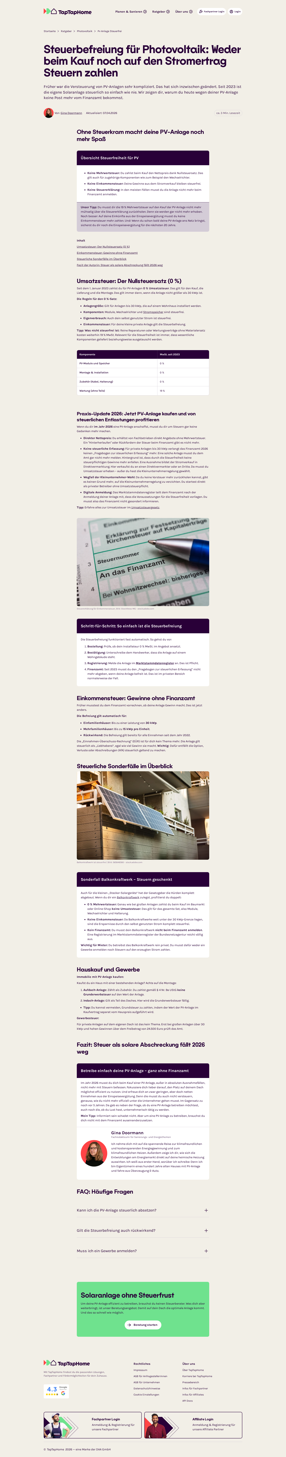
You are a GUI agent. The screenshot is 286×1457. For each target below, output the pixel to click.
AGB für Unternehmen (147, 1382)
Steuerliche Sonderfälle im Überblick (101, 259)
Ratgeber (66, 31)
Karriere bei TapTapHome (197, 1376)
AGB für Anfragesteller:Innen (150, 1376)
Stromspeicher (153, 312)
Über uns (188, 1364)
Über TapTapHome (193, 1370)
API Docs (187, 1400)
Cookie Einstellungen (146, 1394)
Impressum (140, 1370)
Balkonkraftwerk (128, 897)
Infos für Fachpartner (195, 1388)
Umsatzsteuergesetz (145, 507)
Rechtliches (142, 1364)
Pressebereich (190, 1382)
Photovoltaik (84, 31)
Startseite (50, 31)
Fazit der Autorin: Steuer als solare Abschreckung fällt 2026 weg (120, 265)
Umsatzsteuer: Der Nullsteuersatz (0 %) (103, 246)
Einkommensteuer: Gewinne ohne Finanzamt (107, 253)
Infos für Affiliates (193, 1394)
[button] (131, 11)
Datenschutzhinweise (147, 1388)
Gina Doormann (71, 113)
